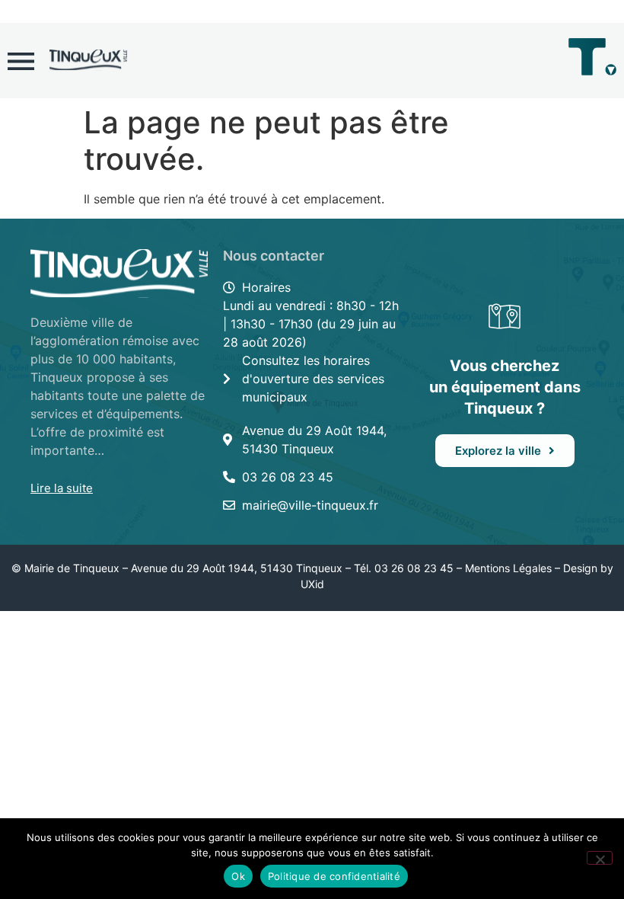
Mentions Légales (508, 567)
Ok (238, 876)
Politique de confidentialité (334, 876)
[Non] (600, 858)
